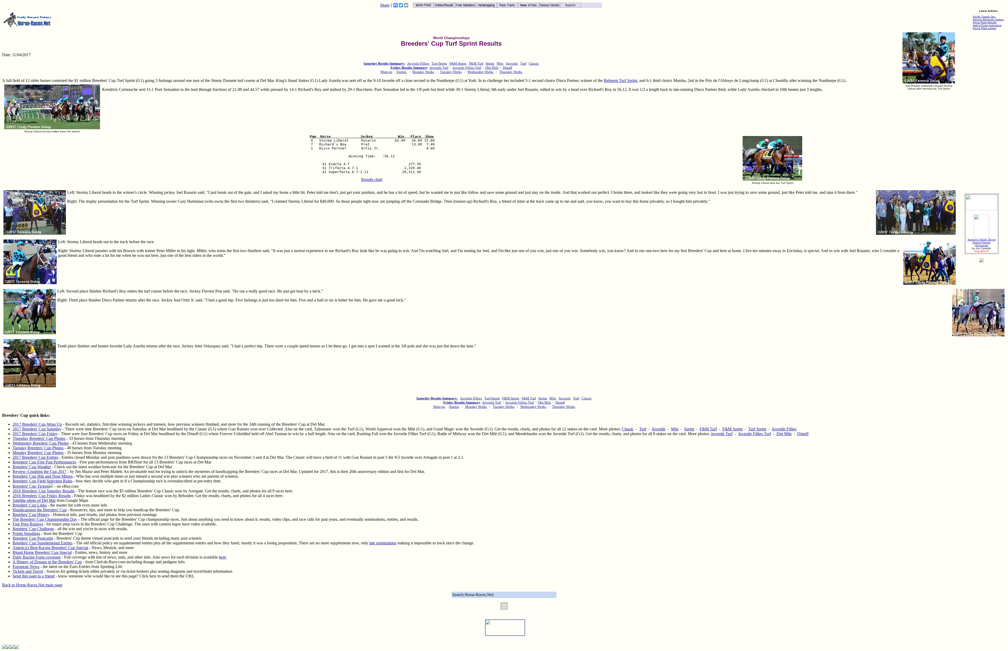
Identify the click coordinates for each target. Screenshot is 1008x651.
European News (26, 566)
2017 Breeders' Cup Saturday (37, 429)
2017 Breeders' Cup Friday (35, 433)
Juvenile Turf (438, 68)
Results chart (371, 179)
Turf (523, 63)
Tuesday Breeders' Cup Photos (38, 448)
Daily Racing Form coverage (37, 557)
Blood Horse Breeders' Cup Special (42, 552)
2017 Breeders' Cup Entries (35, 457)
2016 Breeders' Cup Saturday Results (44, 491)
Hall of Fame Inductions (987, 25)
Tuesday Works (451, 72)
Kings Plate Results (984, 22)
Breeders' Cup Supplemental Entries (42, 543)
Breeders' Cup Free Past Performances (44, 462)
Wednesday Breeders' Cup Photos (41, 443)
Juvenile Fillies (418, 63)
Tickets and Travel (28, 571)
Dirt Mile (491, 68)
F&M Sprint (457, 63)
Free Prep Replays (28, 524)
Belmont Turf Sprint (620, 80)
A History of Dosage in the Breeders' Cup (47, 562)
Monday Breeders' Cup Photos (38, 452)
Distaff (507, 68)
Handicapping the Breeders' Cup (40, 510)
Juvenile (512, 63)
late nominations (382, 543)
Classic (534, 63)
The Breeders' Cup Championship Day (45, 519)
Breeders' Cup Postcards (33, 538)
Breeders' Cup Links (30, 505)
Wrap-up (386, 72)
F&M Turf (476, 63)
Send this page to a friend (34, 576)
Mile (500, 63)
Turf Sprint (439, 63)
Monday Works (423, 72)
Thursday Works (510, 72)
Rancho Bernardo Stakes (988, 19)
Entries (402, 72)
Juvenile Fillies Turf (467, 68)
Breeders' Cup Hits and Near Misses (43, 476)
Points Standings (26, 533)
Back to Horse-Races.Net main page (32, 585)
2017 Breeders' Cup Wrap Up (37, 424)
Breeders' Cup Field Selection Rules (42, 481)
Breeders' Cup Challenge (33, 529)
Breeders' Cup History (31, 514)
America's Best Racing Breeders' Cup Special (50, 547)
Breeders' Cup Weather (32, 467)
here (222, 557)
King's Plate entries (984, 28)
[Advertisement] (981, 110)
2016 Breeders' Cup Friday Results (42, 495)
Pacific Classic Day (984, 16)
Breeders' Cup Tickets (31, 486)
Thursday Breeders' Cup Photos (39, 438)
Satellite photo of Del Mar (34, 500)
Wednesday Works (481, 72)
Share (385, 5)
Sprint (490, 63)
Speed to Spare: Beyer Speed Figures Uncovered (982, 242)
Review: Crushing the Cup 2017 (39, 471)
